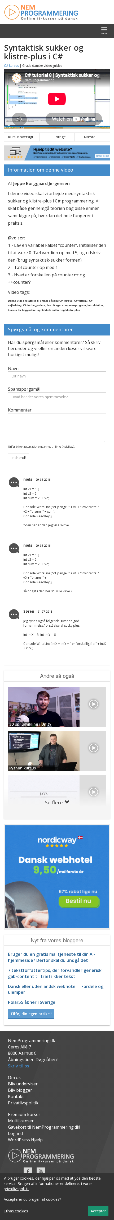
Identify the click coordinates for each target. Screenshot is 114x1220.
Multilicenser (21, 1121)
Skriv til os (18, 1066)
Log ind (15, 1133)
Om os (14, 1077)
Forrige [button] (57, 136)
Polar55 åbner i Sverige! (32, 1002)
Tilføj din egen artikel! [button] (31, 1013)
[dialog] (57, 1196)
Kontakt (16, 1096)
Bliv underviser (23, 1084)
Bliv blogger (20, 1090)
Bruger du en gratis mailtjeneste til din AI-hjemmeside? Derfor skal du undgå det (51, 957)
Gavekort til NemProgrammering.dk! (44, 1127)
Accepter (98, 1210)
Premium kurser (24, 1114)
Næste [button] (92, 136)
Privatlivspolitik (23, 1103)
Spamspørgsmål (24, 389)
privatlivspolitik (16, 1188)
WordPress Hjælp (25, 1140)
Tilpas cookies (16, 1210)
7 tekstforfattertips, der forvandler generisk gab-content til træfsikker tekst (55, 973)
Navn (13, 368)
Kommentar (20, 410)
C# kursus (11, 65)
